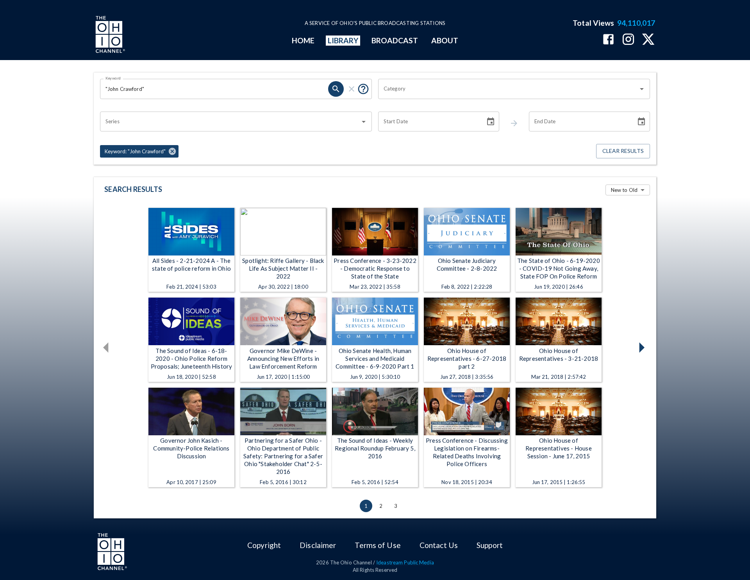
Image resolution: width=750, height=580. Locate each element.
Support (490, 545)
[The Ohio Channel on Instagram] (628, 40)
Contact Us (439, 545)
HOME (303, 40)
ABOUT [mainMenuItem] (444, 40)
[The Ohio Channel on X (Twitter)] (648, 40)
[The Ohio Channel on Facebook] (608, 40)
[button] (139, 151)
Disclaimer (318, 545)
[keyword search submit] (336, 89)
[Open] (641, 88)
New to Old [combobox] (624, 190)
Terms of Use (377, 545)
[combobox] (508, 89)
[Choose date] (490, 121)
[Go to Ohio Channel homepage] (109, 35)
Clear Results (623, 150)
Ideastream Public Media (405, 562)
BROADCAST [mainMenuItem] (394, 40)
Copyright (264, 545)
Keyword (113, 78)
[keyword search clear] (351, 89)
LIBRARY (343, 40)
